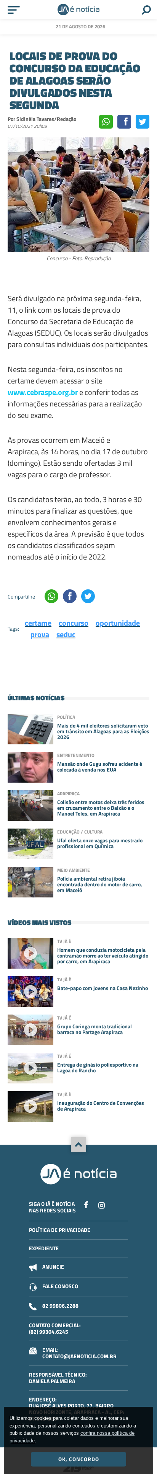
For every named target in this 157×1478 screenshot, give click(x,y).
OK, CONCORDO (78, 1459)
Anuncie (53, 1267)
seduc (65, 634)
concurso (73, 623)
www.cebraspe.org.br (43, 392)
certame (38, 623)
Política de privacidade (59, 1230)
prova (39, 634)
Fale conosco (60, 1286)
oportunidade (118, 623)
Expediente (44, 1248)
